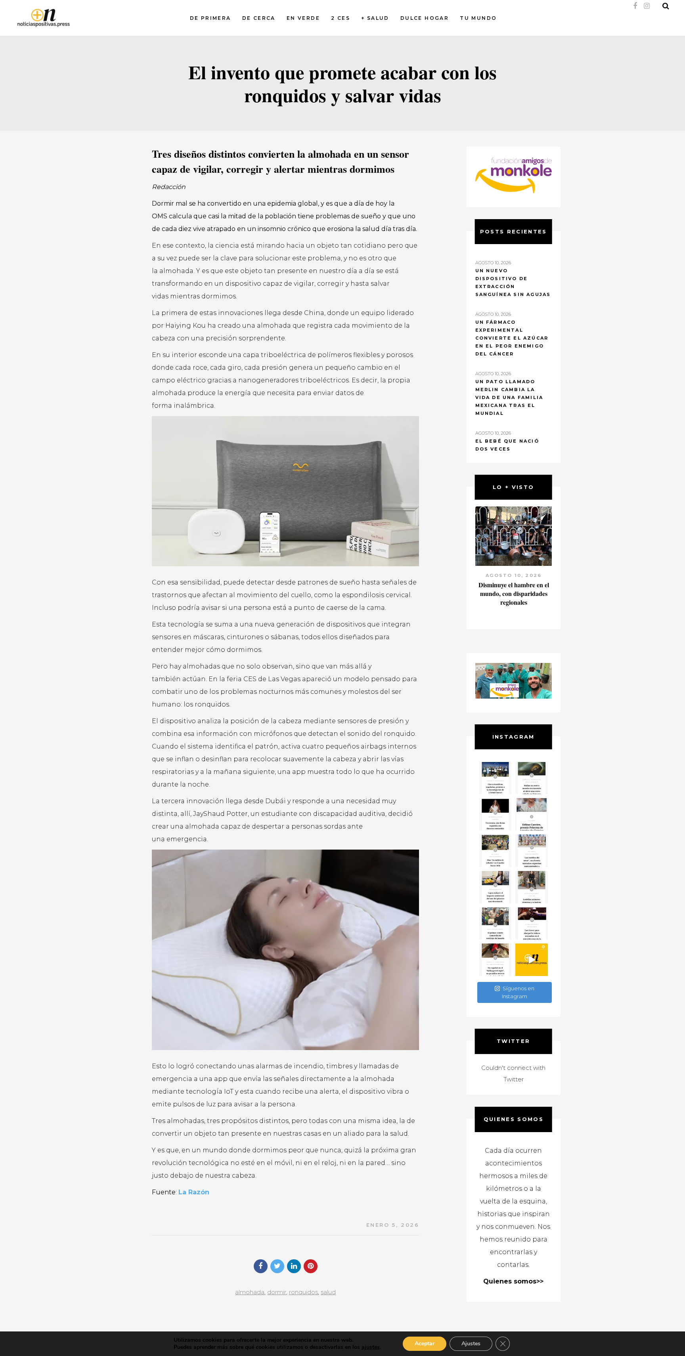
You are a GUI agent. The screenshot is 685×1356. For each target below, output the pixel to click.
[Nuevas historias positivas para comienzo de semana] (531, 959)
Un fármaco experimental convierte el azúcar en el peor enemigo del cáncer (512, 338)
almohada (249, 1292)
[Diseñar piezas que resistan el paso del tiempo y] (495, 814)
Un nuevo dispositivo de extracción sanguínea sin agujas (513, 282)
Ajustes (470, 1343)
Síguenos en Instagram (518, 992)
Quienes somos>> (513, 1281)
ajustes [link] (371, 1347)
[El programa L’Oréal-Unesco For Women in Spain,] (495, 778)
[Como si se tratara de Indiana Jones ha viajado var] (495, 959)
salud (328, 1292)
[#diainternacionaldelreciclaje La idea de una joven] (531, 887)
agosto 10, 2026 (513, 575)
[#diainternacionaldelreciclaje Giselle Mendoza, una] (495, 887)
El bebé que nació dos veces (507, 445)
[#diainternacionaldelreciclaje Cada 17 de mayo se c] (531, 851)
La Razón (193, 1192)
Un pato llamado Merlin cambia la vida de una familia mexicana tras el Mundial (509, 397)
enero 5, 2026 (392, 1225)
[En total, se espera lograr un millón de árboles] (495, 851)
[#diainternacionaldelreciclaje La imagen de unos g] (495, 923)
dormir (276, 1292)
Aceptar (424, 1343)
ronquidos (303, 1292)
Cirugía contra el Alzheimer (513, 584)
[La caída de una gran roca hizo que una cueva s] (531, 778)
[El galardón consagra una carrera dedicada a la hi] (531, 814)
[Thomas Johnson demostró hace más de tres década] (531, 923)
